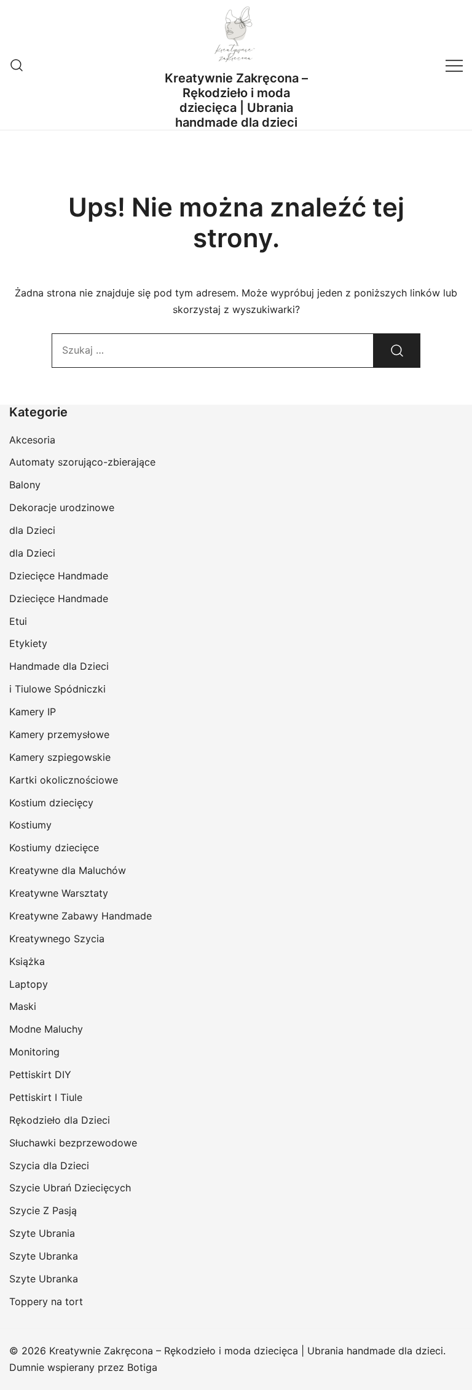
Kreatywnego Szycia (56, 938)
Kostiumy (30, 825)
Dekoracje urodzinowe (61, 507)
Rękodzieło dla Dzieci (59, 1120)
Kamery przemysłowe (59, 734)
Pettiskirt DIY (40, 1074)
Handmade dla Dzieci (59, 666)
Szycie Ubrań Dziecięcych (70, 1188)
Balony (25, 485)
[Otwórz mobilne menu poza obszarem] (454, 65)
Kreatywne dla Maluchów (67, 870)
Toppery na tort (46, 1301)
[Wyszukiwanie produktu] (17, 65)
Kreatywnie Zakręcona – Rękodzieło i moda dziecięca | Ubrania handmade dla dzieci (236, 100)
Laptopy (28, 984)
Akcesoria (32, 440)
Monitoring (34, 1052)
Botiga (142, 1367)
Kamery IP (32, 711)
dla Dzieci (32, 530)
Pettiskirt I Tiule (45, 1097)
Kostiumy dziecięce (54, 847)
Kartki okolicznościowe (63, 780)
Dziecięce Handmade (58, 576)
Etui (18, 621)
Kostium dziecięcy (51, 802)
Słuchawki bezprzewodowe (73, 1143)
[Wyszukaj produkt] (397, 350)
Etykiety (28, 643)
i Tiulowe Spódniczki (57, 689)
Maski (22, 1006)
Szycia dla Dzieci (49, 1165)
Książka (27, 961)
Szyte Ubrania (42, 1233)
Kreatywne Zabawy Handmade (80, 916)
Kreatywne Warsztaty (58, 893)
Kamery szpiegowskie (60, 757)
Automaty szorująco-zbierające (82, 462)
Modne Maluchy (46, 1029)
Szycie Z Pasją (43, 1210)
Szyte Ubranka (43, 1256)
